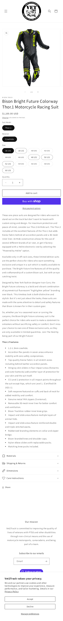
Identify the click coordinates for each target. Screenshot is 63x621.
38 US (21, 150)
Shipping (5, 117)
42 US (48, 151)
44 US (9, 158)
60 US (8, 170)
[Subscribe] (46, 561)
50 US (47, 157)
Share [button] (8, 487)
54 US (22, 164)
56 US (35, 164)
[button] (6, 11)
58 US (48, 164)
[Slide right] (38, 92)
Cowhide (9, 139)
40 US (35, 151)
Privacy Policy (12, 591)
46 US (22, 158)
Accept (30, 599)
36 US (8, 150)
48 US (34, 157)
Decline (30, 606)
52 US (8, 164)
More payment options (32, 208)
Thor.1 (8, 128)
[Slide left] (25, 92)
